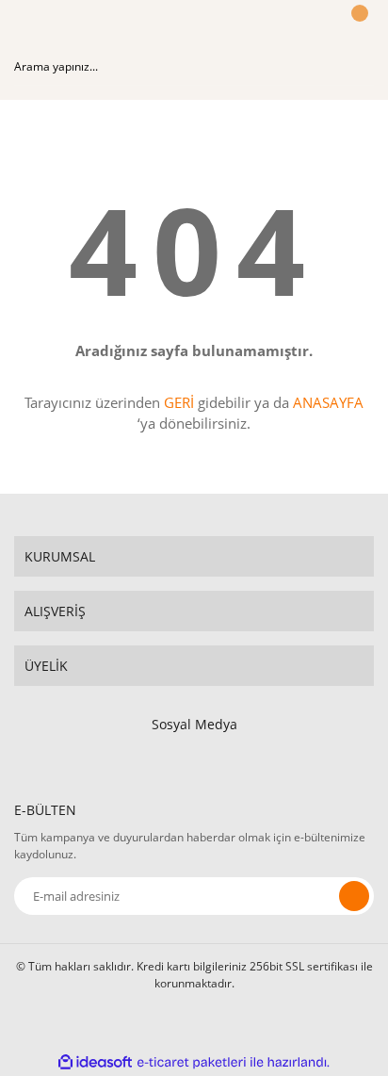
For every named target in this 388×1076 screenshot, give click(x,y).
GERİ (179, 402)
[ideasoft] (95, 1062)
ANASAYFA (328, 402)
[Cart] (357, 31)
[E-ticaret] (192, 1061)
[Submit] (354, 896)
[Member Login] (309, 31)
